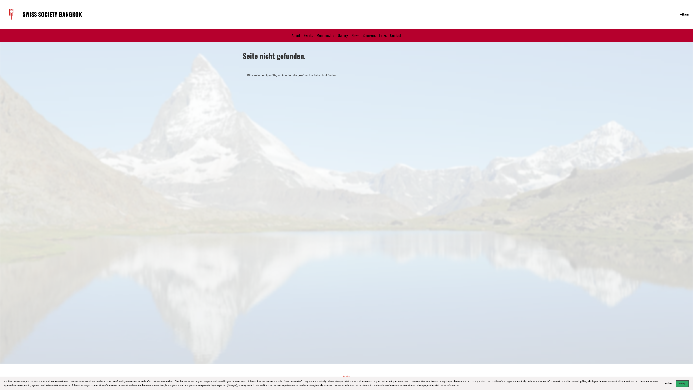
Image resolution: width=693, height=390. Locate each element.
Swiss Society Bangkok (52, 14)
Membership (325, 35)
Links (383, 35)
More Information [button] (450, 385)
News (355, 35)
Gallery (343, 35)
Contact (395, 35)
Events (308, 35)
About (296, 35)
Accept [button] (682, 383)
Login (686, 14)
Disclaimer (346, 376)
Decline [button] (668, 383)
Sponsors (369, 35)
